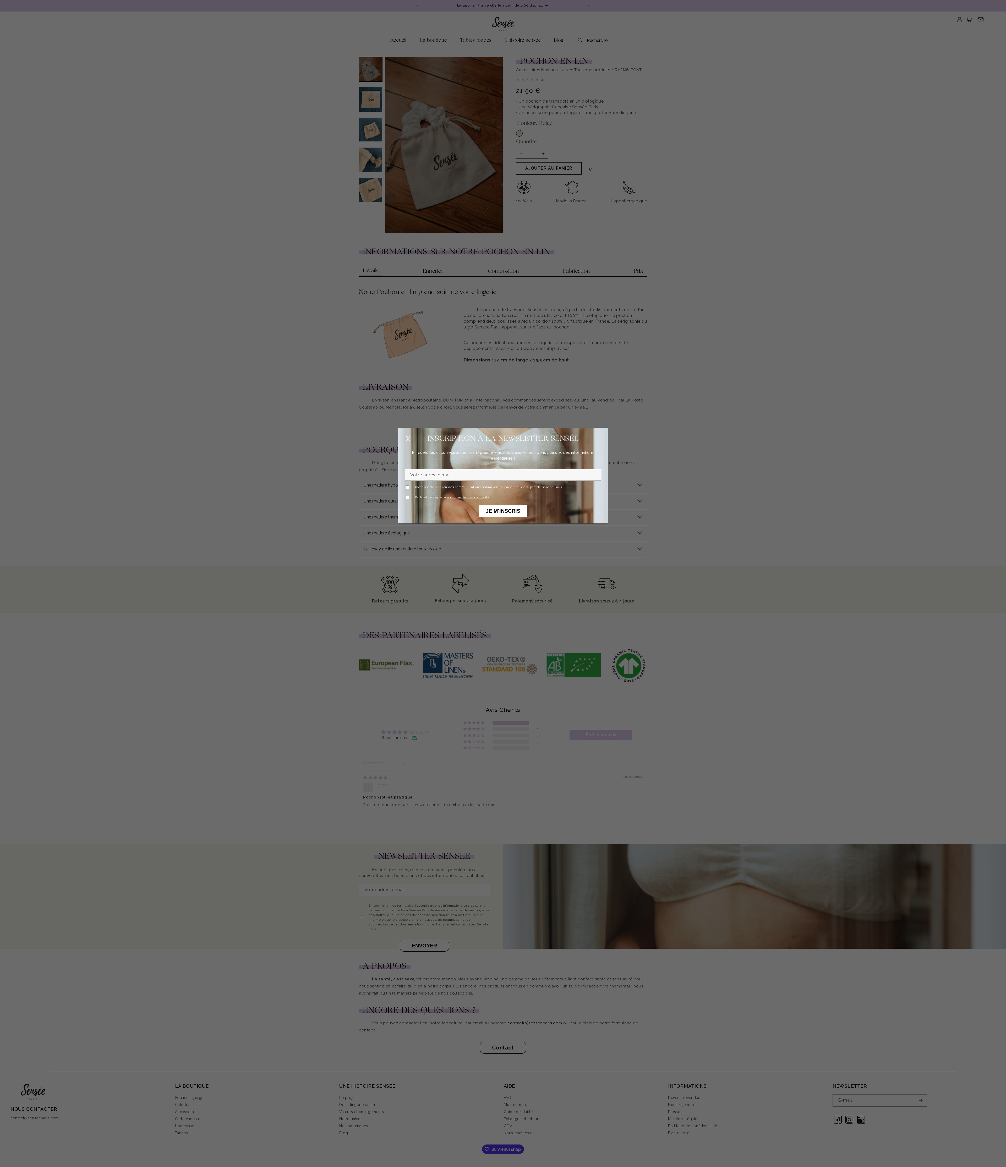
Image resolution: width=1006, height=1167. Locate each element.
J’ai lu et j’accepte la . (452, 497)
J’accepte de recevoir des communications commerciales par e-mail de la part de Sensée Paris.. (489, 487)
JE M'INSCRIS (503, 511)
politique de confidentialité (468, 497)
